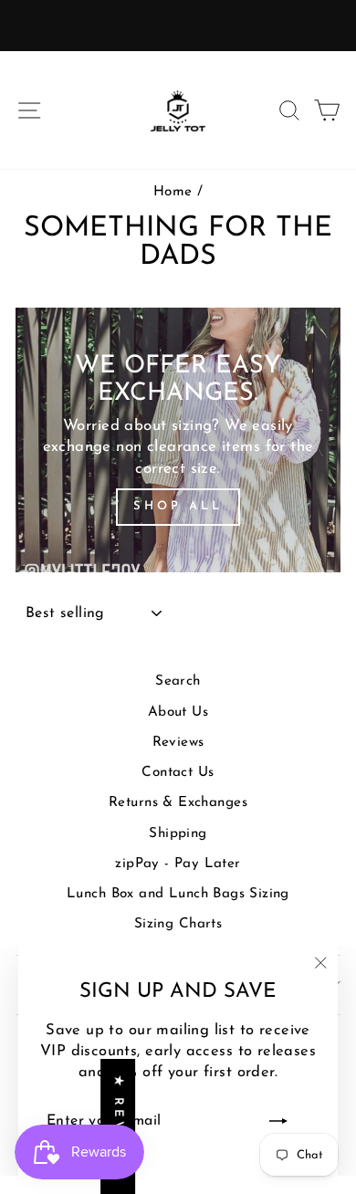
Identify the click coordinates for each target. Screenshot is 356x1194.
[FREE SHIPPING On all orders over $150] (178, 25)
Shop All (177, 506)
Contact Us (177, 773)
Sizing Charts (178, 924)
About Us (178, 712)
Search (177, 681)
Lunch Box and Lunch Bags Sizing (178, 894)
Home (173, 192)
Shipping (177, 834)
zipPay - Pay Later (177, 864)
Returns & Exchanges (178, 803)
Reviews (178, 742)
